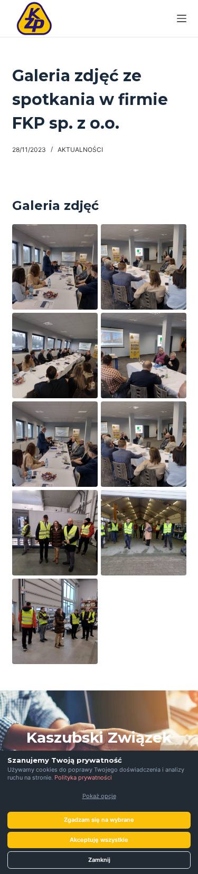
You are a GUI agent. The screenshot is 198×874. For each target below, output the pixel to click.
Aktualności (80, 149)
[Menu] (181, 18)
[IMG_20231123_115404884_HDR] (143, 532)
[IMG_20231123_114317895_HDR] (55, 532)
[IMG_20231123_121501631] (55, 621)
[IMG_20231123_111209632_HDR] (55, 267)
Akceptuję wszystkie (99, 839)
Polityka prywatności (83, 777)
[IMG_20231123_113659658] (143, 267)
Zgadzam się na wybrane (99, 819)
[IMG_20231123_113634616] (143, 355)
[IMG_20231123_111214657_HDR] (55, 444)
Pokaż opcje (99, 796)
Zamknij (99, 859)
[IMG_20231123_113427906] (55, 355)
